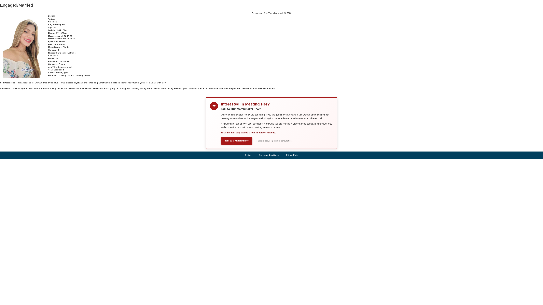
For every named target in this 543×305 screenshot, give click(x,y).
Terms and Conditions (269, 155)
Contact (247, 155)
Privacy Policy (292, 155)
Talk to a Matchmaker (237, 140)
